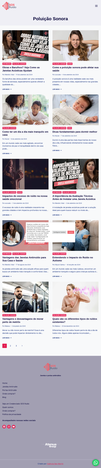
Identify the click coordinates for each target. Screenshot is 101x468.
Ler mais (7, 89)
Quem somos (7, 407)
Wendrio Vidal (9, 74)
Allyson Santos (60, 264)
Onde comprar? (8, 394)
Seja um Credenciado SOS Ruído (15, 404)
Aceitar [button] (71, 232)
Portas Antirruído (9, 390)
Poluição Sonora (19, 64)
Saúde (70, 64)
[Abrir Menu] (96, 6)
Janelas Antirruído (9, 387)
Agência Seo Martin (55, 464)
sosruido (58, 74)
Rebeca (7, 326)
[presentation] (25, 45)
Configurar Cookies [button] (59, 232)
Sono (70, 128)
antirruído (7, 64)
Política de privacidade (11, 414)
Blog (4, 397)
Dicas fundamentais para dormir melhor (74, 131)
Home (4, 383)
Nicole (7, 139)
